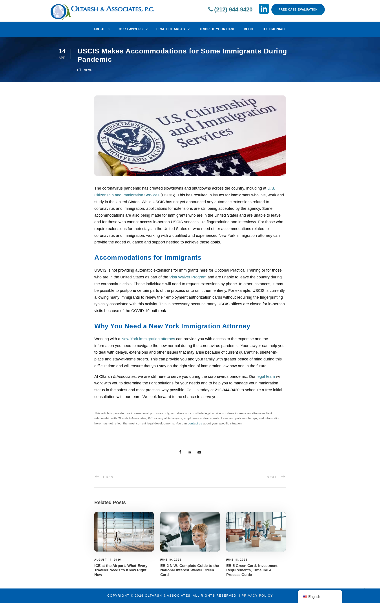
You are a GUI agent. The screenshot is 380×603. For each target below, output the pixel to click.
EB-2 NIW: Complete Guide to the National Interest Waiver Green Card (189, 570)
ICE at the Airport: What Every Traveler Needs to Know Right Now (120, 570)
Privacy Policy (257, 595)
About (99, 29)
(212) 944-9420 (232, 9)
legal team (266, 376)
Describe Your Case (217, 29)
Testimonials (274, 29)
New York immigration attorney (148, 339)
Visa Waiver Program (187, 277)
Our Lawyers (131, 29)
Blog (248, 29)
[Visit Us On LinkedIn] (264, 9)
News (88, 69)
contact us (195, 423)
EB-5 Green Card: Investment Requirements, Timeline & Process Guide (252, 570)
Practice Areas (170, 29)
